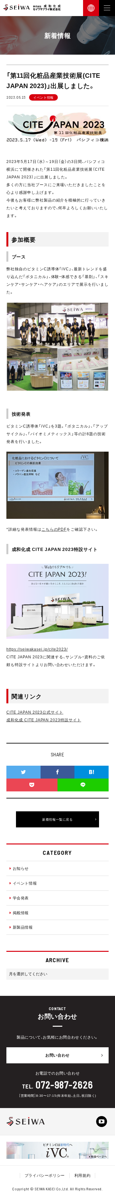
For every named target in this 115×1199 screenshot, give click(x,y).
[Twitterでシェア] (23, 772)
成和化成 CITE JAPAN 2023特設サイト (43, 720)
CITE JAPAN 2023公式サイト (34, 712)
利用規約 (82, 1175)
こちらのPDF (54, 529)
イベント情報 (25, 883)
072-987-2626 (64, 1084)
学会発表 (21, 898)
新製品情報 (23, 927)
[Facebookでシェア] (58, 772)
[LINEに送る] (83, 785)
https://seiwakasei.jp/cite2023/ (37, 649)
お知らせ (21, 868)
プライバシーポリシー (45, 1175)
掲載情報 (21, 912)
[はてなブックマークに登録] (91, 772)
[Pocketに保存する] (31, 785)
